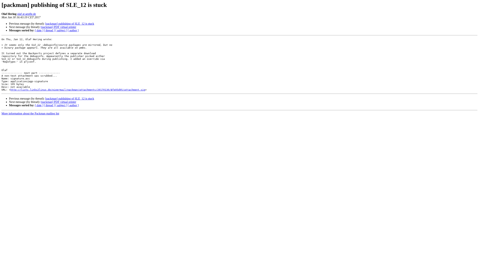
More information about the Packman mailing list (30, 113)
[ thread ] (49, 30)
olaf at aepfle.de (26, 14)
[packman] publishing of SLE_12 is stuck (69, 23)
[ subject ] (61, 30)
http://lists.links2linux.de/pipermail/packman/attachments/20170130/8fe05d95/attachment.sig (77, 89)
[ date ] (39, 30)
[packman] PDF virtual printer (58, 27)
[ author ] (73, 30)
